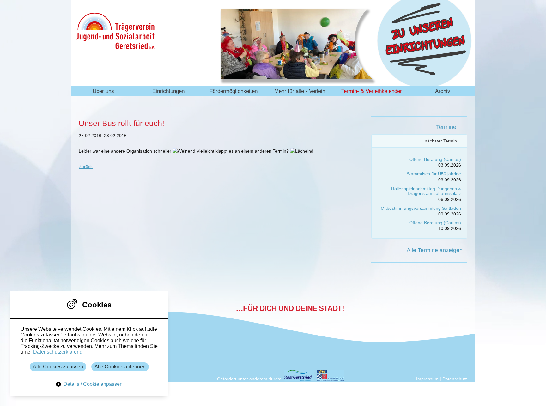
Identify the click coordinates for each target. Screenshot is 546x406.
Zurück (86, 166)
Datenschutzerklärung (57, 351)
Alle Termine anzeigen (435, 250)
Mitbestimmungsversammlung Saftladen (421, 208)
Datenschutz (454, 378)
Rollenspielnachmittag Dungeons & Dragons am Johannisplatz (426, 191)
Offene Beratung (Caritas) (435, 159)
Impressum (427, 378)
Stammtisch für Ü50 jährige (434, 173)
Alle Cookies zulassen (58, 366)
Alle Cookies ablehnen (120, 366)
